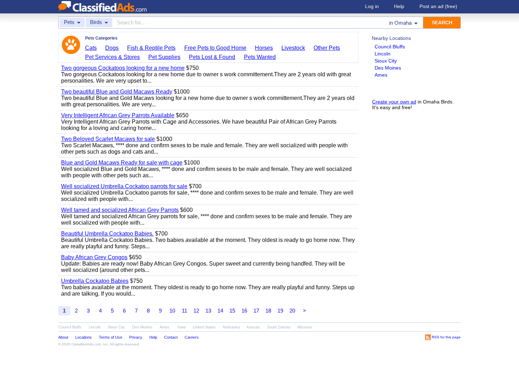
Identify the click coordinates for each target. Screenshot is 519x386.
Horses (264, 48)
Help (399, 6)
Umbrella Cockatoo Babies (95, 281)
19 (280, 311)
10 (172, 311)
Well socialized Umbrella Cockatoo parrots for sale (124, 186)
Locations (83, 337)
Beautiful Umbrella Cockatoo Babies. (107, 234)
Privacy (135, 337)
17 (256, 311)
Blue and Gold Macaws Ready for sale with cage (122, 163)
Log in (372, 6)
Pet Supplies (164, 57)
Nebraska (231, 327)
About (63, 337)
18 (268, 311)
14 (220, 311)
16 (244, 311)
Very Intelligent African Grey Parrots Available (117, 115)
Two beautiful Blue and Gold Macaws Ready (116, 92)
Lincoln (382, 54)
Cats (91, 48)
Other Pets (327, 48)
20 (292, 311)
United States (204, 327)
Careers (192, 337)
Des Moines (388, 68)
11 (184, 311)
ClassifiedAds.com (86, 344)
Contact (171, 337)
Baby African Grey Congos (94, 257)
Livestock (293, 48)
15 (232, 311)
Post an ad (438, 6)
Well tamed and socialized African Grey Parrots (120, 210)
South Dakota (278, 327)
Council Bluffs (390, 46)
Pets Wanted (260, 57)
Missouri (304, 327)
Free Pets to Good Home (215, 48)
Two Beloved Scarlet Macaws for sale (108, 139)
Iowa (182, 327)
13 (208, 311)
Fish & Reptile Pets (151, 48)
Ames (381, 75)
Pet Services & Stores (112, 57)
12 (196, 311)
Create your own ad (394, 102)
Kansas (253, 327)
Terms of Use (110, 337)
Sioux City (386, 61)
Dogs (112, 48)
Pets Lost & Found (212, 57)
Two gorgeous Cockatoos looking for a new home (123, 68)
